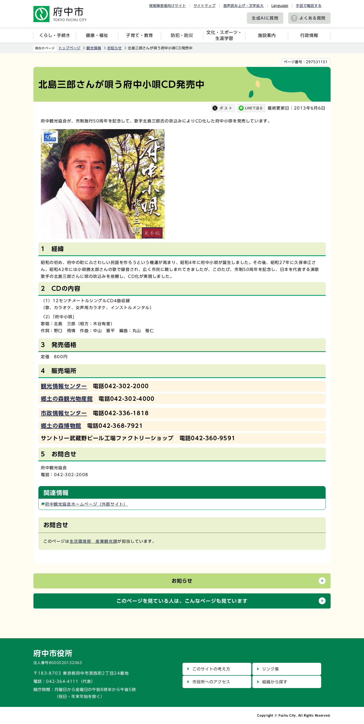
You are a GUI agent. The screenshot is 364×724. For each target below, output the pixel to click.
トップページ (69, 48)
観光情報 (93, 48)
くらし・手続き (54, 35)
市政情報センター (64, 413)
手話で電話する (309, 5)
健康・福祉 (97, 35)
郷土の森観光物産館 (67, 399)
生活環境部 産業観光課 (94, 541)
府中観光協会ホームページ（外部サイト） (86, 504)
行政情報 (309, 35)
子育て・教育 (139, 35)
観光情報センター (64, 386)
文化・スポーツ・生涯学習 (224, 35)
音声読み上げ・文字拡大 (243, 5)
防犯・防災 (182, 35)
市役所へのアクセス (211, 682)
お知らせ (114, 48)
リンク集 (270, 669)
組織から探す (274, 682)
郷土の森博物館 (61, 426)
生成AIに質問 (265, 18)
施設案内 (267, 35)
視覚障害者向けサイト (167, 5)
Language (279, 5)
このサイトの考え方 (211, 669)
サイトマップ (205, 5)
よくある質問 (312, 18)
